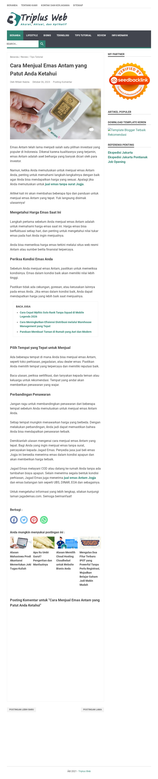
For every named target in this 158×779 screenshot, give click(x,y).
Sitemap (78, 5)
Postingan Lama (92, 709)
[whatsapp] (44, 520)
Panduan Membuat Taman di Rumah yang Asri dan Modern (56, 331)
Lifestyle (32, 35)
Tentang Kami (29, 5)
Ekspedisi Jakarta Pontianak (128, 157)
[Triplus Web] (38, 19)
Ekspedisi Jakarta (120, 152)
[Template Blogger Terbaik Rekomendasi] (129, 135)
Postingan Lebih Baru (21, 709)
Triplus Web (84, 771)
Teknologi (63, 35)
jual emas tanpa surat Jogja (64, 184)
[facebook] (14, 520)
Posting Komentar (62, 82)
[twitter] (24, 520)
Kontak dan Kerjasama (55, 5)
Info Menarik (120, 35)
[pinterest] (34, 520)
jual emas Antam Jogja (80, 478)
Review (101, 35)
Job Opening (116, 162)
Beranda (12, 5)
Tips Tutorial (83, 35)
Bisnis (47, 35)
